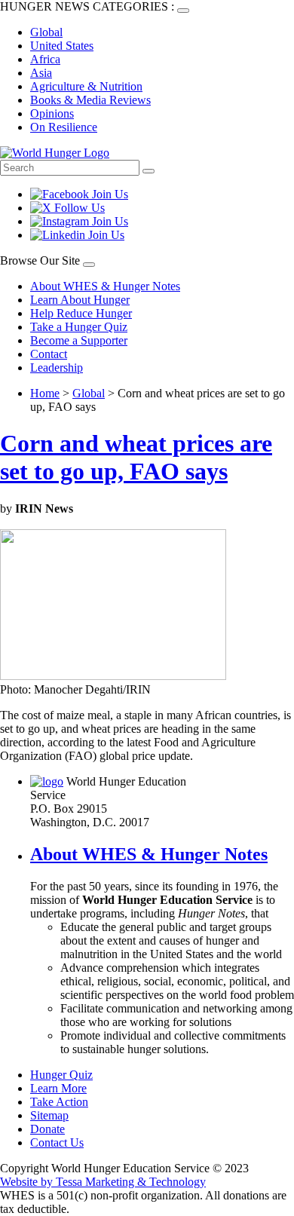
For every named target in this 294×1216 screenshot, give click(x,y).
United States (61, 45)
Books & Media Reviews (90, 99)
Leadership (56, 367)
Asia (41, 72)
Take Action (59, 1101)
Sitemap (49, 1115)
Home (45, 393)
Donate (47, 1129)
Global (46, 32)
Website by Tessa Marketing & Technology (103, 1181)
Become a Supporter (78, 340)
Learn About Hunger (80, 299)
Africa (45, 59)
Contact (48, 354)
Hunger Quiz (61, 1074)
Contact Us (57, 1142)
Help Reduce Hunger (81, 313)
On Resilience (63, 127)
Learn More (58, 1088)
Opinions (52, 113)
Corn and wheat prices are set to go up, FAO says (136, 457)
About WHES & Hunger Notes (105, 286)
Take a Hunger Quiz (78, 326)
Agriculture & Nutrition (86, 86)
